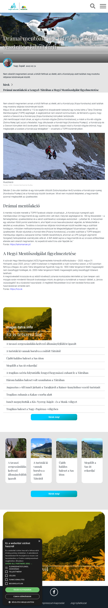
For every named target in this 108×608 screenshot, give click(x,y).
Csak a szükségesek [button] (22, 596)
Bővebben (19, 561)
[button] (22, 602)
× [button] (39, 541)
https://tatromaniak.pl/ (20, 244)
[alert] (22, 571)
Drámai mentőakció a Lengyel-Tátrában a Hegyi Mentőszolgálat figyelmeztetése (51, 90)
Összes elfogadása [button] (22, 590)
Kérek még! (54, 417)
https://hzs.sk (16, 289)
